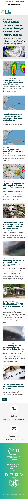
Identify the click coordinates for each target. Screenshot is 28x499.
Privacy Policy (14, 468)
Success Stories (8, 1)
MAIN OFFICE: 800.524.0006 (14, 4)
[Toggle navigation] (25, 12)
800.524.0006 (14, 459)
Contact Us (14, 466)
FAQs (14, 471)
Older (4, 399)
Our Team (17, 1)
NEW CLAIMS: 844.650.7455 (14, 8)
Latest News (22, 1)
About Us (13, 1)
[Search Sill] (4, 1)
